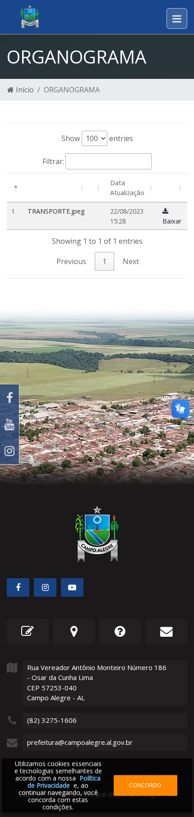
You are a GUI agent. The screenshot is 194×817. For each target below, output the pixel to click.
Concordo (145, 785)
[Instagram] (9, 451)
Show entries (97, 138)
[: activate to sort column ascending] (56, 187)
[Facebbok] (18, 587)
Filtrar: (53, 161)
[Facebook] (9, 397)
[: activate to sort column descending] (15, 187)
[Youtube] (9, 424)
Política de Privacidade (64, 782)
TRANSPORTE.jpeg (56, 211)
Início (24, 90)
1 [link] (104, 261)
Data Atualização (127, 187)
